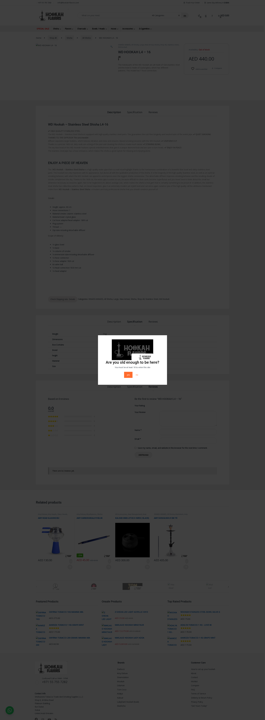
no (137, 374)
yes (128, 374)
